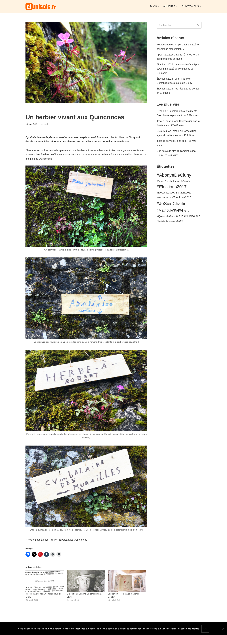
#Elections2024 (164, 197)
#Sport (179, 220)
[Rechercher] (198, 25)
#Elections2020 (165, 192)
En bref (44, 124)
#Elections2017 (172, 186)
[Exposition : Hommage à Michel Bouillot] (127, 581)
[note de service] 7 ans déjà (172, 141)
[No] (223, 628)
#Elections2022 (182, 192)
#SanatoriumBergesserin (166, 221)
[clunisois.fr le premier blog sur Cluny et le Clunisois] (40, 6)
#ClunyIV (185, 181)
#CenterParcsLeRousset (169, 181)
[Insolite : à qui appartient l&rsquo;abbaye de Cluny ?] (44, 581)
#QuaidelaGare (166, 216)
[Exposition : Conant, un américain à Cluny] (86, 581)
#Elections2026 (181, 197)
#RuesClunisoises (188, 216)
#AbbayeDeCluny (174, 175)
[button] (158, 6)
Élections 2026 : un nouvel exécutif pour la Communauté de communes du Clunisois (178, 68)
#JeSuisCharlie (172, 203)
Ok (205, 628)
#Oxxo (186, 211)
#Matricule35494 (170, 210)
